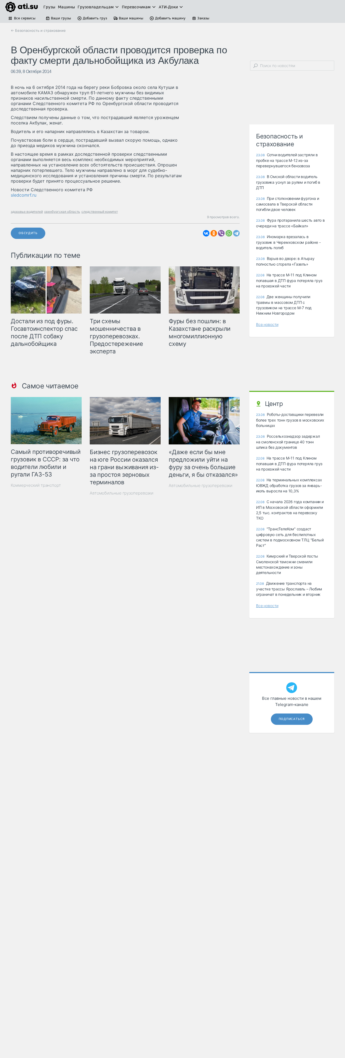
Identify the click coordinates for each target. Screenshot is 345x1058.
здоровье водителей (27, 212)
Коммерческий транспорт (36, 485)
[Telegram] (236, 233)
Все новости (267, 324)
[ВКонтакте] (206, 233)
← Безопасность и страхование (38, 30)
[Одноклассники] (214, 233)
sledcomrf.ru (23, 195)
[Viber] (221, 233)
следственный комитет (99, 212)
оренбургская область (62, 212)
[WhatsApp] (229, 233)
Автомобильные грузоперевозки (121, 493)
